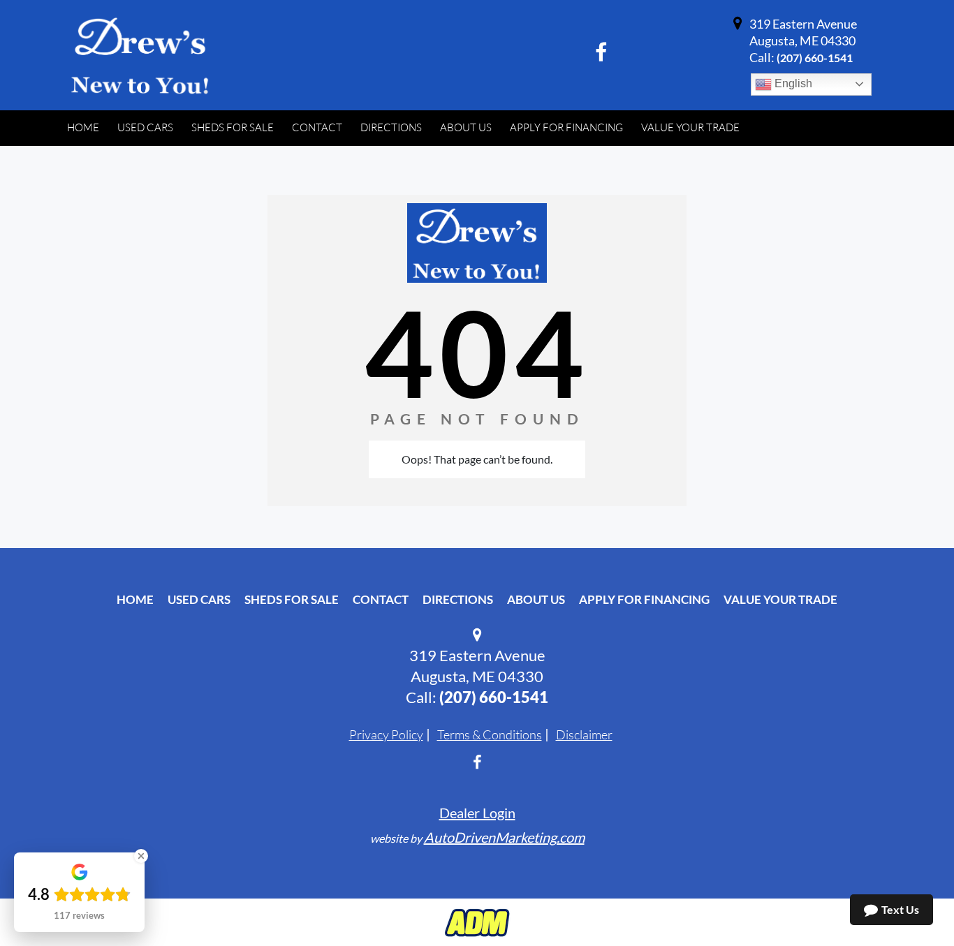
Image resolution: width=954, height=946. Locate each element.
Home (135, 599)
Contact (381, 599)
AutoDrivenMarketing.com (504, 837)
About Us (536, 599)
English (792, 83)
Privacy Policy (386, 734)
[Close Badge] (141, 856)
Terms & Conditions (489, 734)
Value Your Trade (780, 599)
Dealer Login (477, 812)
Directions (458, 599)
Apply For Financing (644, 599)
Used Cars (199, 599)
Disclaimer (584, 734)
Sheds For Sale (291, 599)
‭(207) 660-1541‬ (815, 57)
